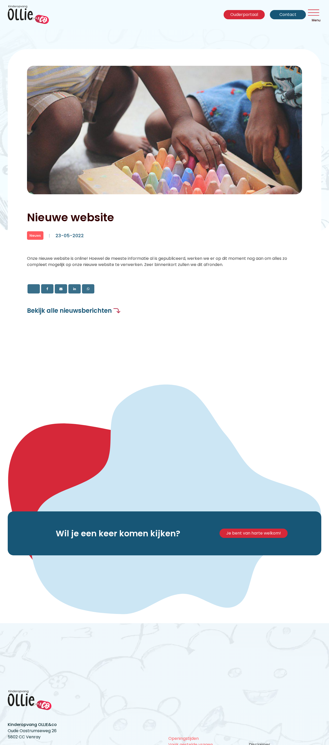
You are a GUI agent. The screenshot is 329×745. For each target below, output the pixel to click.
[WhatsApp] (88, 288)
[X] (34, 288)
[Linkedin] (74, 288)
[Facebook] (47, 288)
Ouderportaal (244, 14)
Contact (287, 14)
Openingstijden (183, 738)
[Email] (61, 288)
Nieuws (35, 235)
